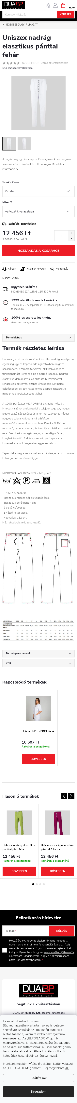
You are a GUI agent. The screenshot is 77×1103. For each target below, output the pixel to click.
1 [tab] (33, 884)
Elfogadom (38, 1091)
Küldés (61, 931)
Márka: (10, 278)
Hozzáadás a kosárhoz (38, 251)
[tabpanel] (38, 728)
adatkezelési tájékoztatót (59, 952)
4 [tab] (44, 884)
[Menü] (72, 5)
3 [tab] (40, 884)
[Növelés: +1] (71, 233)
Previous (64, 796)
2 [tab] (37, 884)
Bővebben (38, 759)
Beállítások (38, 1078)
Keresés (65, 14)
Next (71, 796)
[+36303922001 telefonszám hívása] (48, 5)
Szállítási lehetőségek (22, 224)
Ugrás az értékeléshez (54, 63)
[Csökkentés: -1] (71, 238)
